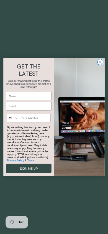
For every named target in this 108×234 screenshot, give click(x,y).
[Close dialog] (100, 62)
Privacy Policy (15, 160)
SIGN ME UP (29, 168)
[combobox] (12, 118)
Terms (30, 160)
